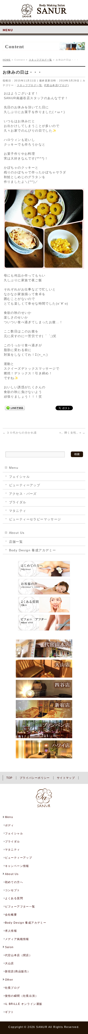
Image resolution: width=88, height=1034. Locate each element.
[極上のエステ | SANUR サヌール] (44, 12)
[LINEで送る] (15, 408)
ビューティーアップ (24, 485)
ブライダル (17, 502)
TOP (9, 777)
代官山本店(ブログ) (56, 85)
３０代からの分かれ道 (20, 432)
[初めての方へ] (44, 576)
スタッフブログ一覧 (29, 85)
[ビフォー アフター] (44, 630)
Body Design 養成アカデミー (32, 550)
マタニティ (17, 511)
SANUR (41, 1027)
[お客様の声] (44, 594)
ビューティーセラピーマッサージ (35, 519)
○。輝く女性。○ (72, 432)
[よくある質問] (44, 612)
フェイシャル (19, 476)
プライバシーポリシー (35, 777)
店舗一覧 (16, 541)
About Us (17, 532)
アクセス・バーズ (23, 493)
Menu (14, 467)
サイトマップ (66, 777)
